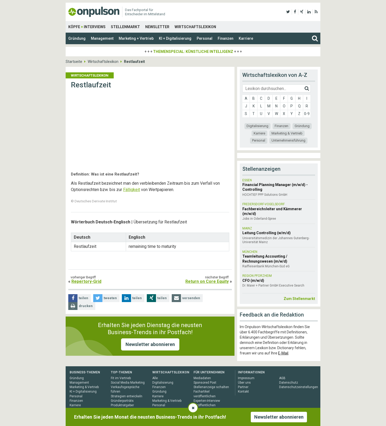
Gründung (77, 38)
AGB (282, 378)
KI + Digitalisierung (175, 38)
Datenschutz (288, 382)
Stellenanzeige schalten (211, 387)
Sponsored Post (205, 382)
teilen (83, 298)
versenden (191, 298)
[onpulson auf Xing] (301, 11)
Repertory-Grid (86, 281)
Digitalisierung (257, 126)
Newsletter (157, 27)
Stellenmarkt (125, 27)
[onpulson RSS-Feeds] (316, 11)
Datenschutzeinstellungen (298, 387)
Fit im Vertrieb (121, 378)
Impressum (246, 378)
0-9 (307, 114)
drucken (86, 306)
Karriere (246, 38)
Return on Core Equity (207, 281)
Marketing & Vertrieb (287, 133)
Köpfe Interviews (87, 27)
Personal (204, 38)
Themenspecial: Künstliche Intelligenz (193, 51)
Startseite (74, 61)
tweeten (110, 298)
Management (102, 38)
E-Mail (283, 353)
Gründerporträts (122, 401)
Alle (155, 378)
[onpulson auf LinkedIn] (309, 11)
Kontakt (243, 391)
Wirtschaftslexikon (195, 27)
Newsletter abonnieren (150, 344)
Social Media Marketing (128, 382)
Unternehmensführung (288, 140)
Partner (243, 387)
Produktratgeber (122, 405)
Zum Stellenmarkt (299, 299)
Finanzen (225, 38)
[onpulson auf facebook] (295, 11)
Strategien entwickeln (126, 396)
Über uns (244, 382)
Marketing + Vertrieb (136, 38)
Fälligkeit (131, 189)
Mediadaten (202, 378)
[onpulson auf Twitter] (288, 11)
